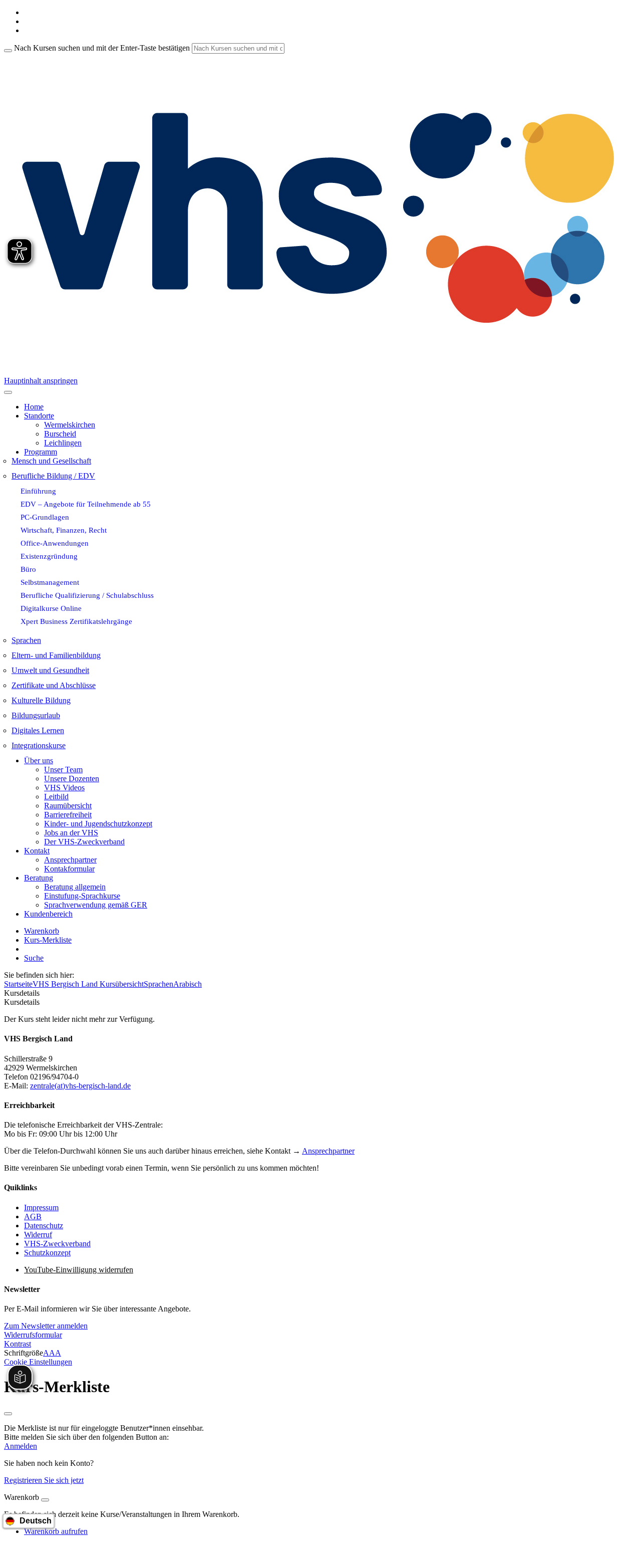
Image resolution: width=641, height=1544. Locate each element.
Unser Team (63, 769)
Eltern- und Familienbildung (56, 655)
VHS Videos (64, 787)
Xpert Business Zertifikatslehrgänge (76, 621)
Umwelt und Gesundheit (50, 670)
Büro (28, 569)
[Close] (45, 1499)
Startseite (18, 984)
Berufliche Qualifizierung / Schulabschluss (87, 595)
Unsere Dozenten (71, 778)
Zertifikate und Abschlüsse (54, 685)
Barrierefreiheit (68, 814)
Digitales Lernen (38, 730)
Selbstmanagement (50, 582)
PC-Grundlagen (45, 517)
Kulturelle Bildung (41, 700)
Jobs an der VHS (71, 832)
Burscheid (60, 433)
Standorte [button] (39, 415)
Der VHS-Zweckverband (84, 841)
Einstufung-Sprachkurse (82, 896)
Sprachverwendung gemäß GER (95, 905)
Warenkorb (41, 931)
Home (34, 406)
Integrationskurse (39, 745)
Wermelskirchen (69, 424)
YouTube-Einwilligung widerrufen (78, 1269)
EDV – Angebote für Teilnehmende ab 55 (86, 504)
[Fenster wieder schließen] (8, 1413)
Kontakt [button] (37, 850)
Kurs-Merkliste (48, 940)
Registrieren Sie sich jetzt (44, 1480)
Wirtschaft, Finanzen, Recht (64, 530)
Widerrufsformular (33, 1335)
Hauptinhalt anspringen (41, 380)
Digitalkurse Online (51, 608)
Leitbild (56, 796)
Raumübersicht (68, 805)
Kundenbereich (48, 914)
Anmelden (20, 1446)
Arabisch (187, 984)
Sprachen (26, 640)
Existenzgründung (49, 556)
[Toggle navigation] (8, 392)
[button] (46, 1325)
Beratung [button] (38, 877)
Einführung (38, 491)
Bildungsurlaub (36, 715)
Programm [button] (40, 452)
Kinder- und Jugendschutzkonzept (98, 823)
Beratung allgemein (75, 887)
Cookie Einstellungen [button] (38, 1362)
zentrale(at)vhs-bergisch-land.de (80, 1085)
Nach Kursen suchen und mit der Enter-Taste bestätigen (102, 48)
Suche (34, 958)
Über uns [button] (38, 760)
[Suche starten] (8, 50)
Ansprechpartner (70, 859)
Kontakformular (69, 868)
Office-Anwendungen (55, 543)
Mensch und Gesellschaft (51, 461)
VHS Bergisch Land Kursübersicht (88, 984)
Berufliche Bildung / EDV (53, 476)
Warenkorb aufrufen (56, 1531)
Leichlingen (63, 442)
